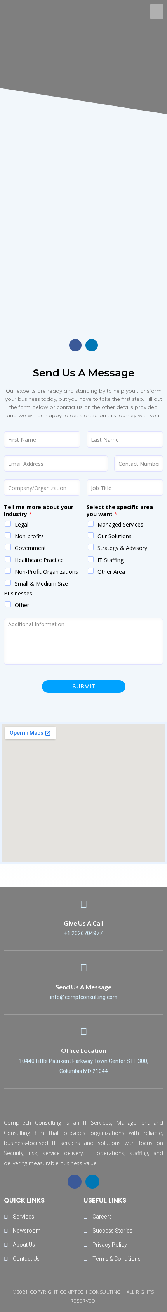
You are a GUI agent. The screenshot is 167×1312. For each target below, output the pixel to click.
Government (30, 547)
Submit (83, 686)
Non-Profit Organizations (46, 571)
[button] (156, 11)
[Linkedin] (91, 345)
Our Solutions (114, 536)
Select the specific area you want (120, 511)
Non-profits (29, 536)
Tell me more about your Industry (38, 511)
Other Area (111, 571)
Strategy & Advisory (122, 547)
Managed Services (120, 524)
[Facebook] (75, 345)
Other (22, 605)
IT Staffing (110, 560)
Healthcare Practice (39, 560)
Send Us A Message (83, 987)
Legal (21, 524)
